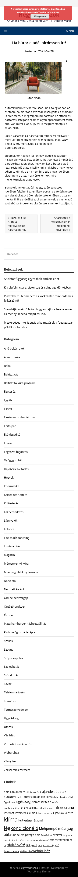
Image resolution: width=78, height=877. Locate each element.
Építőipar (10, 426)
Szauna (8, 649)
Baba (7, 366)
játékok (59, 813)
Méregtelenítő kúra (16, 563)
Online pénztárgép (16, 598)
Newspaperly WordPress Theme (47, 869)
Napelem (10, 581)
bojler (20, 797)
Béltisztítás (11, 374)
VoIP (40, 845)
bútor (26, 797)
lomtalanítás (12, 546)
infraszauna (64, 807)
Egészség (10, 391)
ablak (7, 792)
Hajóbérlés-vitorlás (16, 469)
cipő (34, 797)
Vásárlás (9, 735)
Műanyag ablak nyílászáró (21, 572)
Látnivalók (10, 520)
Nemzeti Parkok (14, 589)
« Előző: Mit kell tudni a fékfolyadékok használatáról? (17, 224)
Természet (10, 701)
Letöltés (9, 529)
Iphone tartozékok (45, 813)
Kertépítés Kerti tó (15, 495)
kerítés (69, 813)
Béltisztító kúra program (20, 383)
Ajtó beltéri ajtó (14, 348)
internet (9, 813)
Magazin (9, 555)
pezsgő (29, 835)
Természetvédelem (16, 709)
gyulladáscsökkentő (13, 808)
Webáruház (11, 752)
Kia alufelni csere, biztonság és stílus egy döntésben (37, 287)
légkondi (38, 820)
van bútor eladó (21, 124)
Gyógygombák (13, 460)
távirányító (16, 844)
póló (37, 835)
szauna (46, 834)
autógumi (10, 797)
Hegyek (9, 477)
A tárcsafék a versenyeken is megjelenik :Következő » (60, 224)
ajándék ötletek (54, 791)
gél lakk (29, 808)
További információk (48, 12)
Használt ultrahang (43, 808)
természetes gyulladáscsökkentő (32, 840)
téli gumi (31, 845)
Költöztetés (11, 503)
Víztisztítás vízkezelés (17, 744)
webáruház (41, 851)
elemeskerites (40, 802)
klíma (11, 819)
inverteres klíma (25, 813)
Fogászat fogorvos (16, 452)
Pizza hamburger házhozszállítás (25, 623)
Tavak (8, 684)
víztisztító (26, 851)
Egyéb (8, 400)
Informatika (11, 486)
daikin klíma (45, 797)
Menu (70, 31)
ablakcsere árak (33, 792)
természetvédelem (60, 840)
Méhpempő (48, 828)
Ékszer (8, 409)
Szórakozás (11, 675)
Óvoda (8, 615)
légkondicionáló (21, 828)
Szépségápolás (13, 658)
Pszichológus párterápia (19, 632)
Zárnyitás (10, 761)
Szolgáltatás (11, 666)
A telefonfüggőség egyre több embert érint (31, 279)
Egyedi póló (10, 802)
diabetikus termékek (63, 797)
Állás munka (12, 357)
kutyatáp (25, 820)
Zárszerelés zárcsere (17, 770)
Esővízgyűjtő (12, 434)
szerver (57, 835)
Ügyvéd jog (11, 718)
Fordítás (54, 802)
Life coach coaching (16, 538)
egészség (23, 801)
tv (5, 845)
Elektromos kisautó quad (20, 417)
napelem (18, 835)
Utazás (8, 727)
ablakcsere (18, 792)
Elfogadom (40, 16)
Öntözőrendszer (14, 606)
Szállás (8, 641)
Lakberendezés (13, 512)
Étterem (9, 443)
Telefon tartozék (14, 692)
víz (45, 845)
